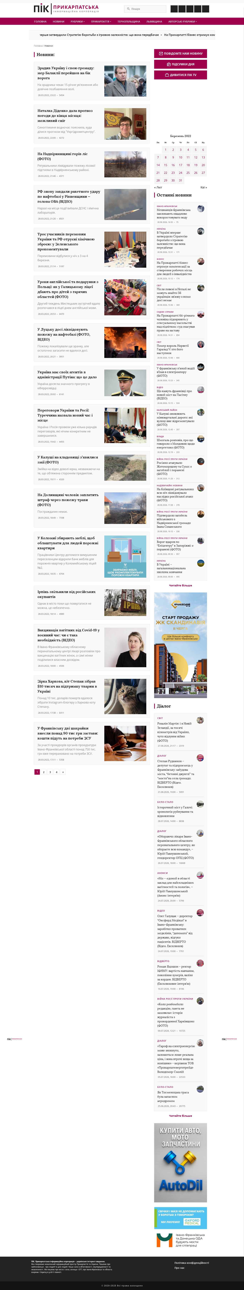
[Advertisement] (181, 106)
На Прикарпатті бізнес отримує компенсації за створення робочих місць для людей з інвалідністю (174, 268)
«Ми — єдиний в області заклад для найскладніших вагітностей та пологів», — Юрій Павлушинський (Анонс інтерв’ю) (175, 887)
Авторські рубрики (182, 21)
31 (180, 180)
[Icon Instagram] (182, 8)
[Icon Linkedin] (189, 8)
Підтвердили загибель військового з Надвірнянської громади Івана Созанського (174, 521)
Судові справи (165, 312)
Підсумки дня (183, 64)
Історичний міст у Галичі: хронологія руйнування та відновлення (175, 812)
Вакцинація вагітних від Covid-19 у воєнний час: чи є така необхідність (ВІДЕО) (69, 635)
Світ (159, 285)
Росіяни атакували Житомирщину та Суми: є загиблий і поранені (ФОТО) (174, 468)
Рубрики (77, 21)
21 (158, 173)
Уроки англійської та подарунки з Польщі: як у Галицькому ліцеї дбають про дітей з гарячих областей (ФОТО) (68, 289)
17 (180, 165)
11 (188, 157)
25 (188, 173)
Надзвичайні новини (170, 485)
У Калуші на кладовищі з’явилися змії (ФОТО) (68, 459)
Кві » (204, 187)
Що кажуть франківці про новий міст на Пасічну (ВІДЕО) (174, 394)
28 (158, 180)
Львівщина (154, 21)
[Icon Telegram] (197, 8)
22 (165, 173)
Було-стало (165, 802)
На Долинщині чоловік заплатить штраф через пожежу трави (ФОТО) (68, 500)
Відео (160, 387)
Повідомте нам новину (183, 53)
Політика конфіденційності (192, 1262)
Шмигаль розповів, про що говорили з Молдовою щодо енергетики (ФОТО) (176, 443)
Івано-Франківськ (167, 206)
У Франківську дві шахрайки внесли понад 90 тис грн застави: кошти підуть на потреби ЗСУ (68, 733)
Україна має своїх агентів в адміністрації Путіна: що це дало (67, 374)
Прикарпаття (100, 21)
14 (158, 165)
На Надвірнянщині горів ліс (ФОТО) (63, 156)
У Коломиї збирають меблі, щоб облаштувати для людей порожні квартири (68, 543)
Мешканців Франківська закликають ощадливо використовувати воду (173, 213)
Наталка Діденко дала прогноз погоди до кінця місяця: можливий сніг (65, 115)
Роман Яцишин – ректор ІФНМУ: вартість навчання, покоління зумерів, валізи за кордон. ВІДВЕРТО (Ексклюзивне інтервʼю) (175, 975)
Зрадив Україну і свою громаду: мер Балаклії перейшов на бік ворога (66, 73)
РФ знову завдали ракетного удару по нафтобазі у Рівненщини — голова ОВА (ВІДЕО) (69, 196)
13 (203, 157)
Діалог (164, 706)
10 (180, 157)
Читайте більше (180, 585)
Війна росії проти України (172, 459)
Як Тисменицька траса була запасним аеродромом (173, 1097)
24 (180, 173)
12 (195, 157)
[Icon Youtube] (205, 8)
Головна (40, 21)
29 (165, 180)
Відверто (163, 961)
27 (203, 173)
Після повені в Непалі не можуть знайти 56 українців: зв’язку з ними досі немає (174, 294)
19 (195, 165)
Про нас (180, 1267)
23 (173, 173)
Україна (161, 229)
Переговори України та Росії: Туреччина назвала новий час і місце (65, 415)
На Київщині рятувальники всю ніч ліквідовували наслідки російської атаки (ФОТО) (175, 495)
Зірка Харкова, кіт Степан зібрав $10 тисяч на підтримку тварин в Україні (67, 686)
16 (173, 165)
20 (203, 165)
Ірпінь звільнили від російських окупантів (67, 594)
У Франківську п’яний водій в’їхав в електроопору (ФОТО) (176, 372)
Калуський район (167, 410)
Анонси (162, 873)
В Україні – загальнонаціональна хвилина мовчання (171, 568)
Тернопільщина (129, 21)
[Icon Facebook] (174, 8)
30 (173, 180)
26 (195, 173)
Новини (58, 21)
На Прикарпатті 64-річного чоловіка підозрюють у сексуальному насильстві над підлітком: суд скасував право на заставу (176, 323)
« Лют (158, 187)
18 (188, 165)
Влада (160, 436)
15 (165, 165)
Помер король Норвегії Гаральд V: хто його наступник (173, 349)
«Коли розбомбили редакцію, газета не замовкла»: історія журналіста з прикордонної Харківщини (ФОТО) (175, 1015)
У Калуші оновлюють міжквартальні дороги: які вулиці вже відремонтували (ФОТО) (175, 419)
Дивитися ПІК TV (183, 75)
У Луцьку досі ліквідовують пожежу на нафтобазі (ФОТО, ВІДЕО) (64, 334)
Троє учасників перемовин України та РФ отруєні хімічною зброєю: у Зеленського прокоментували (66, 241)
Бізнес (160, 259)
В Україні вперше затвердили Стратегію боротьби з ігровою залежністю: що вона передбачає (172, 240)
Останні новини (174, 195)
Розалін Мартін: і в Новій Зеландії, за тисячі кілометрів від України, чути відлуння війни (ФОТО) (174, 732)
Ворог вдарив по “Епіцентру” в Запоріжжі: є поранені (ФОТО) (175, 545)
